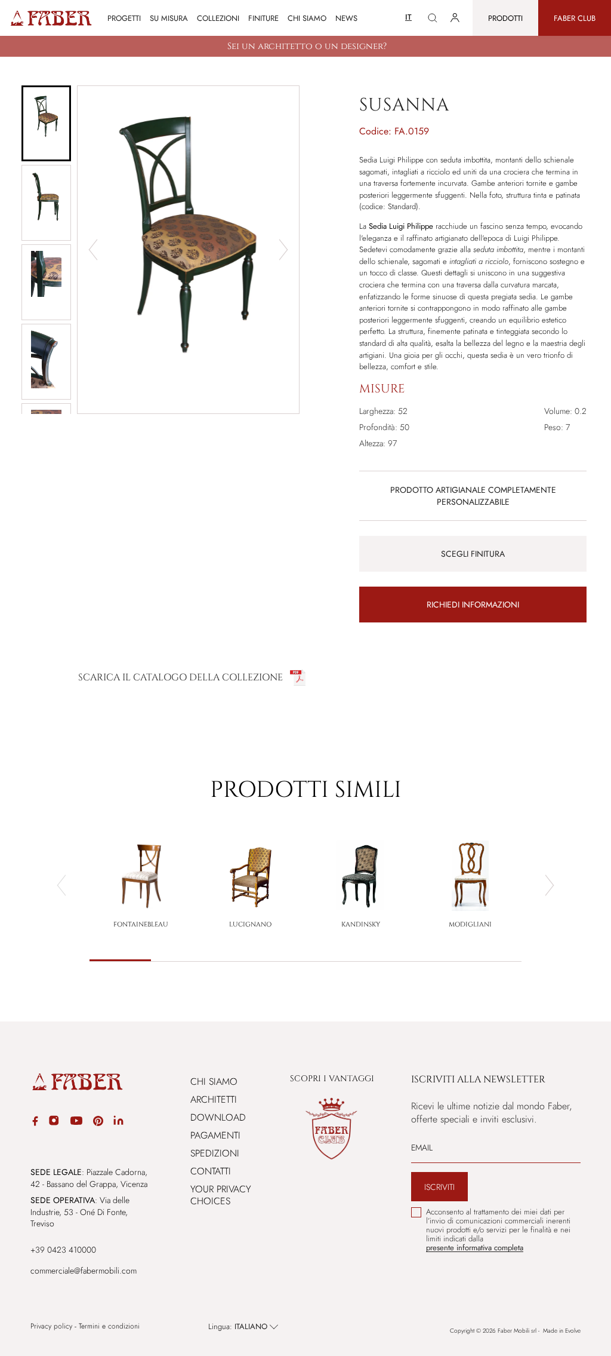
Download (218, 1117)
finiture (263, 18)
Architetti (213, 1099)
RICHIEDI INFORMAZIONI (473, 604)
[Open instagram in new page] (53, 1122)
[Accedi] (455, 18)
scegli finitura (473, 554)
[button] (46, 123)
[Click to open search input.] (432, 18)
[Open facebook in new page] (35, 1122)
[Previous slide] (61, 885)
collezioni (218, 18)
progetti (124, 18)
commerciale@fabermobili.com (83, 1271)
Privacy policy (51, 1326)
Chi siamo (307, 18)
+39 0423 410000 (63, 1250)
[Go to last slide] (93, 249)
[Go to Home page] (50, 18)
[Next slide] (283, 249)
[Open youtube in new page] (76, 1122)
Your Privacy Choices (220, 1195)
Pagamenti (215, 1135)
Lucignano (250, 924)
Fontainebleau (140, 924)
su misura (169, 18)
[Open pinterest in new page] (98, 1122)
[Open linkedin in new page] (118, 1122)
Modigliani (470, 924)
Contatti (210, 1171)
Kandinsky (360, 924)
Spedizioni (214, 1153)
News (346, 18)
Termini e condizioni (109, 1326)
